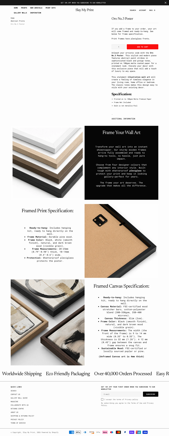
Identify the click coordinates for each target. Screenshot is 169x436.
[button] (142, 10)
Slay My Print (29, 432)
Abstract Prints (18, 21)
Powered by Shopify (50, 432)
